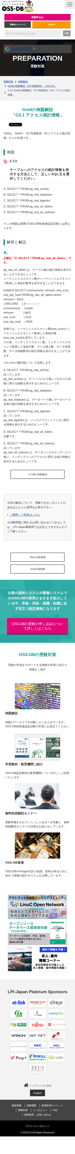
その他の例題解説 (37, 474)
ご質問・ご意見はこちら (25, 514)
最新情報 (16, 1105)
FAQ (54, 1110)
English (51, 24)
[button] (70, 4)
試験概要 (31, 1105)
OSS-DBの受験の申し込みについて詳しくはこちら (37, 626)
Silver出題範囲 (38, 557)
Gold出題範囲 (37, 569)
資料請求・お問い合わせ (37, 1114)
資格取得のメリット (52, 1105)
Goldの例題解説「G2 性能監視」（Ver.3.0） (32, 86)
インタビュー (40, 1110)
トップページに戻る (40, 1085)
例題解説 (23, 81)
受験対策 (8, 81)
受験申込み (37, 17)
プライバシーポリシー (37, 1126)
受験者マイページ (17, 24)
